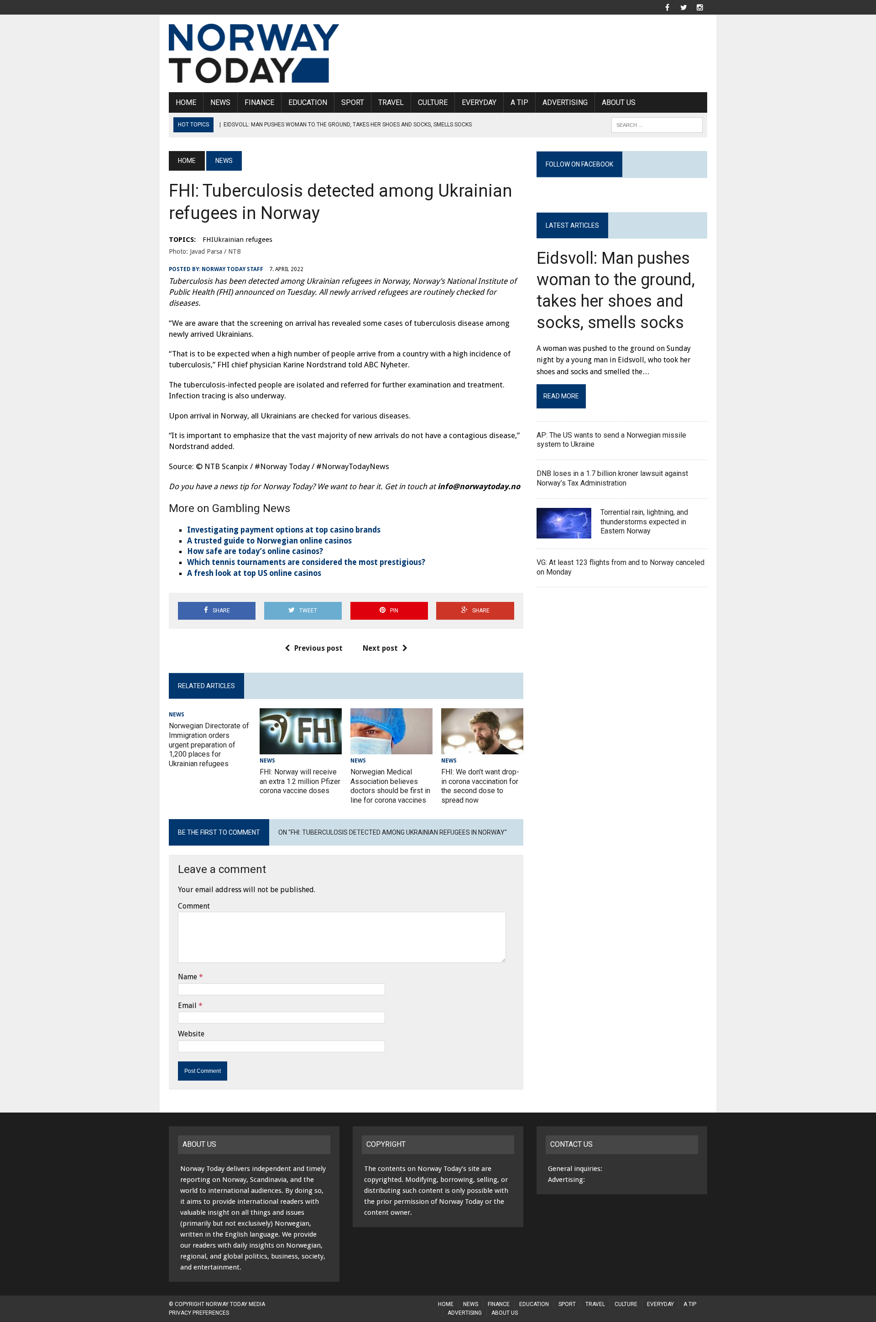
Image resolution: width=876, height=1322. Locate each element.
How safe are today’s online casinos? (255, 551)
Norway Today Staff (232, 269)
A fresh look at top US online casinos (254, 573)
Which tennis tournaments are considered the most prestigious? (306, 562)
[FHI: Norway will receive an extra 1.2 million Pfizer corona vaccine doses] (301, 748)
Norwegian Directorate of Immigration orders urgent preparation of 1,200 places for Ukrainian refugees (209, 744)
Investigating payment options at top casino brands (284, 529)
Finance (259, 102)
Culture (433, 102)
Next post (380, 648)
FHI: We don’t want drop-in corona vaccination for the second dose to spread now (480, 786)
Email (187, 1005)
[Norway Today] (254, 53)
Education (307, 102)
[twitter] (683, 6)
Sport (352, 102)
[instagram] (700, 6)
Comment (194, 906)
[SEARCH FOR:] (657, 124)
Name (187, 976)
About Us (619, 102)
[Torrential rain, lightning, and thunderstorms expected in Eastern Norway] (564, 532)
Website (191, 1033)
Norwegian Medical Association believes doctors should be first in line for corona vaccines (390, 786)
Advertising (565, 102)
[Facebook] (667, 6)
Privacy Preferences (199, 1313)
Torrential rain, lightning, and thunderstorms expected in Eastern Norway (644, 522)
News (220, 102)
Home (186, 102)
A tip (519, 102)
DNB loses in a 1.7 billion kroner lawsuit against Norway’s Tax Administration (612, 478)
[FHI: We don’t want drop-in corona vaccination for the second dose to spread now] (482, 748)
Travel (391, 102)
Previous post (318, 648)
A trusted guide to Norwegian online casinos (269, 540)
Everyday (479, 102)
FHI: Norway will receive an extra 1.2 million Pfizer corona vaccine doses (300, 781)
